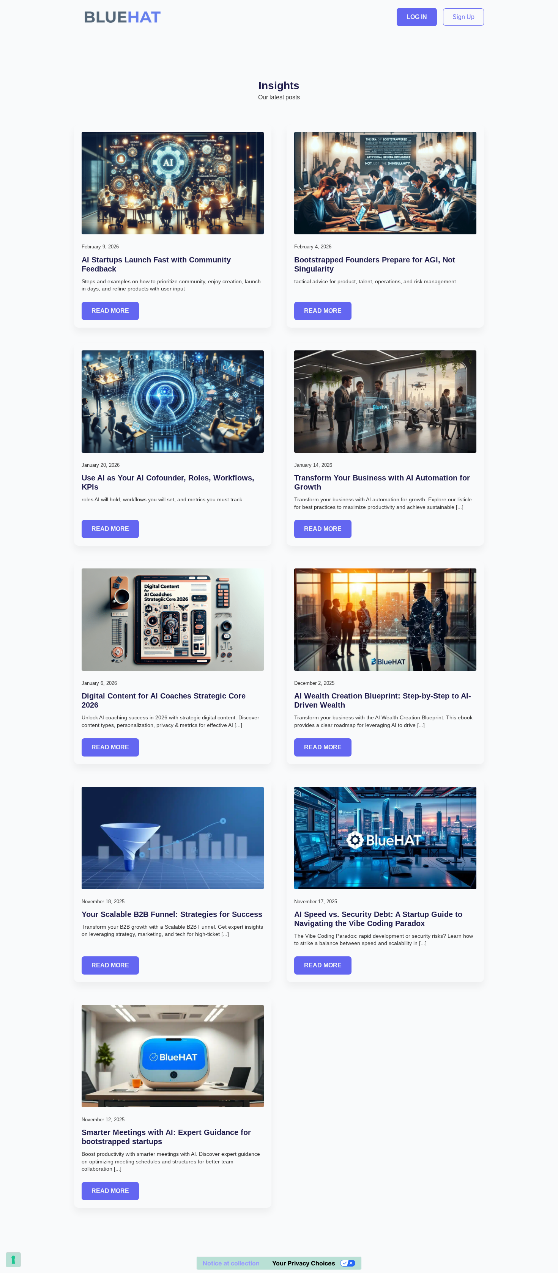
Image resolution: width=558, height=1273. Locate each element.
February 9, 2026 (100, 247)
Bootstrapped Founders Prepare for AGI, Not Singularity (374, 264)
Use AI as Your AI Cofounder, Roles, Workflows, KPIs (168, 482)
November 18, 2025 (103, 901)
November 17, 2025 (315, 901)
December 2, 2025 (314, 683)
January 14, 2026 (313, 465)
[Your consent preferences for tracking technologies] (13, 1260)
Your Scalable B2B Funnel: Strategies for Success (172, 914)
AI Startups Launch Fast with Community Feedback (156, 264)
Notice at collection (231, 1263)
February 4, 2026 (312, 247)
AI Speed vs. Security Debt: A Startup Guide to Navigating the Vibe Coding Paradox (378, 919)
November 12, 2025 (103, 1119)
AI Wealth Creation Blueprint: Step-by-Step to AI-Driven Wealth (382, 700)
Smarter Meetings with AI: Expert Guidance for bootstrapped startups (166, 1137)
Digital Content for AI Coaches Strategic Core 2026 (164, 700)
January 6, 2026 (99, 683)
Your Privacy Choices (303, 1263)
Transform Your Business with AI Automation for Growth (382, 482)
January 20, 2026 (101, 465)
